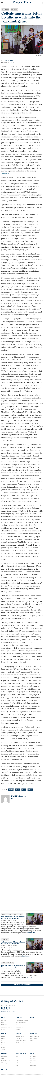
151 (17, 1060)
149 (17, 1056)
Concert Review (7, 962)
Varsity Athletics (20, 1042)
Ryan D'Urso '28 (18, 796)
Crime (3, 1029)
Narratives (4, 1056)
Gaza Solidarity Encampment (12, 914)
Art (2, 1040)
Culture (4, 1033)
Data (32, 1017)
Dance (3, 1042)
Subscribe (33, 1065)
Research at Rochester (22, 1020)
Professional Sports (21, 1040)
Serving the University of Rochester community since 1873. (12, 1004)
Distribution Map (34, 1063)
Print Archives (21, 1053)
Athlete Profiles (20, 1036)
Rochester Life (19, 1027)
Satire (2, 1058)
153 (17, 1065)
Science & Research (6, 1027)
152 (17, 1063)
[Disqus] (22, 831)
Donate (4, 1069)
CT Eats (3, 1038)
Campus (3, 1020)
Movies (3, 1045)
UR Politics (4, 1024)
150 (17, 1058)
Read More (31, 933)
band (11, 789)
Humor (4, 1053)
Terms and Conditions (21, 1076)
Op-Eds (32, 1040)
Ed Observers (33, 1038)
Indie (17, 789)
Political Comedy (5, 1060)
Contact (32, 1058)
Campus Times (22, 2)
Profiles (14, 9)
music (30, 789)
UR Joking (4, 1063)
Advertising (33, 1060)
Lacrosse (5, 939)
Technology (19, 1024)
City (2, 1022)
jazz (23, 789)
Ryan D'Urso (8, 60)
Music (3, 1047)
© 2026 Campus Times (7, 1076)
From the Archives (20, 1022)
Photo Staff (39, 55)
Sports (18, 1033)
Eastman (3, 1036)
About (32, 1053)
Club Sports (19, 1038)
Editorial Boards (34, 1036)
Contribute (33, 1056)
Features (5, 9)
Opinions (33, 1033)
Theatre (3, 1049)
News (3, 1017)
